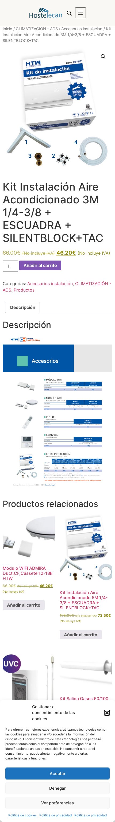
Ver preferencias (57, 802)
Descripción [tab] (22, 307)
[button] (107, 712)
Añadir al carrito (40, 265)
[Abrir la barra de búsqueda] (69, 13)
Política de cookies (22, 815)
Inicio (7, 28)
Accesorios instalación (81, 28)
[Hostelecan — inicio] (45, 12)
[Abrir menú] (80, 12)
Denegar (57, 788)
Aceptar (58, 773)
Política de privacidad (55, 815)
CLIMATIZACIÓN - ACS (37, 28)
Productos (24, 290)
